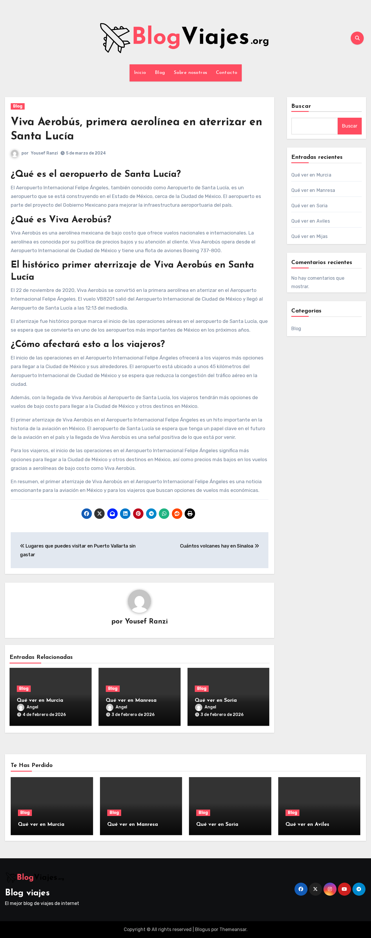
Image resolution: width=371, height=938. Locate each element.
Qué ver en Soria (216, 700)
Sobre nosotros (190, 72)
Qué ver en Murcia (40, 700)
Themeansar (232, 929)
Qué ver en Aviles (310, 221)
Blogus (202, 929)
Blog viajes (27, 893)
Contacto (226, 72)
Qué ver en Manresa (131, 700)
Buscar (301, 106)
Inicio (140, 72)
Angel (32, 707)
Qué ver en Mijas (309, 236)
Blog (160, 72)
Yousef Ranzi (44, 153)
